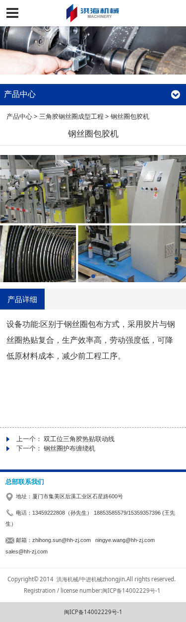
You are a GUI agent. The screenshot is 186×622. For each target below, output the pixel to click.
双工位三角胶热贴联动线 (79, 438)
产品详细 (22, 299)
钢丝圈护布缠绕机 (69, 448)
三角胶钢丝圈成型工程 (71, 116)
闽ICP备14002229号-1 (93, 612)
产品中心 (19, 116)
